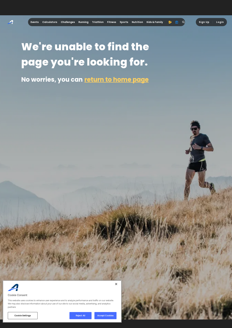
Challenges (68, 22)
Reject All (80, 315)
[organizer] (177, 22)
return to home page (116, 79)
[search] (184, 22)
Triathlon (98, 22)
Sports (124, 22)
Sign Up (204, 22)
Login (220, 22)
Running (83, 22)
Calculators (49, 22)
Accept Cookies (105, 315)
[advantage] (170, 22)
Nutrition (137, 22)
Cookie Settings (22, 315)
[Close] (116, 284)
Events (35, 22)
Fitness (111, 22)
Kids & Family (155, 22)
